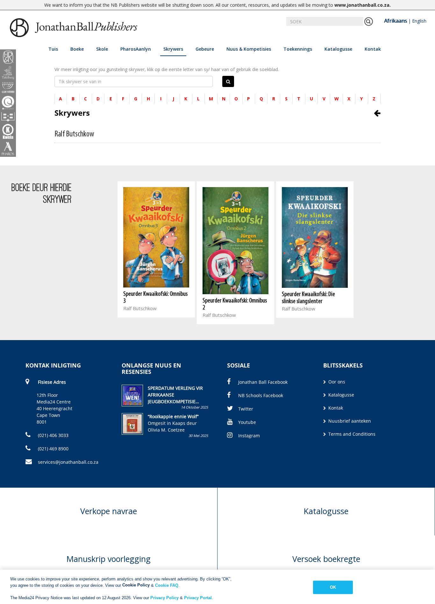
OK (333, 587)
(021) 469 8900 (52, 449)
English (419, 21)
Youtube (247, 422)
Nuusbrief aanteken (349, 421)
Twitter (245, 409)
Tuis (53, 49)
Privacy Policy (164, 597)
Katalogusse (338, 49)
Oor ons (336, 382)
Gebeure (205, 49)
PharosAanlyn (135, 49)
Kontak (373, 49)
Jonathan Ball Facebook (263, 382)
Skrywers (173, 49)
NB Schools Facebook (260, 395)
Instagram (249, 436)
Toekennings (297, 49)
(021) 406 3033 (52, 435)
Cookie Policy (136, 585)
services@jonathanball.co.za (68, 462)
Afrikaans (395, 20)
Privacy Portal (198, 597)
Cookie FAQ (166, 585)
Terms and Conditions (351, 434)
